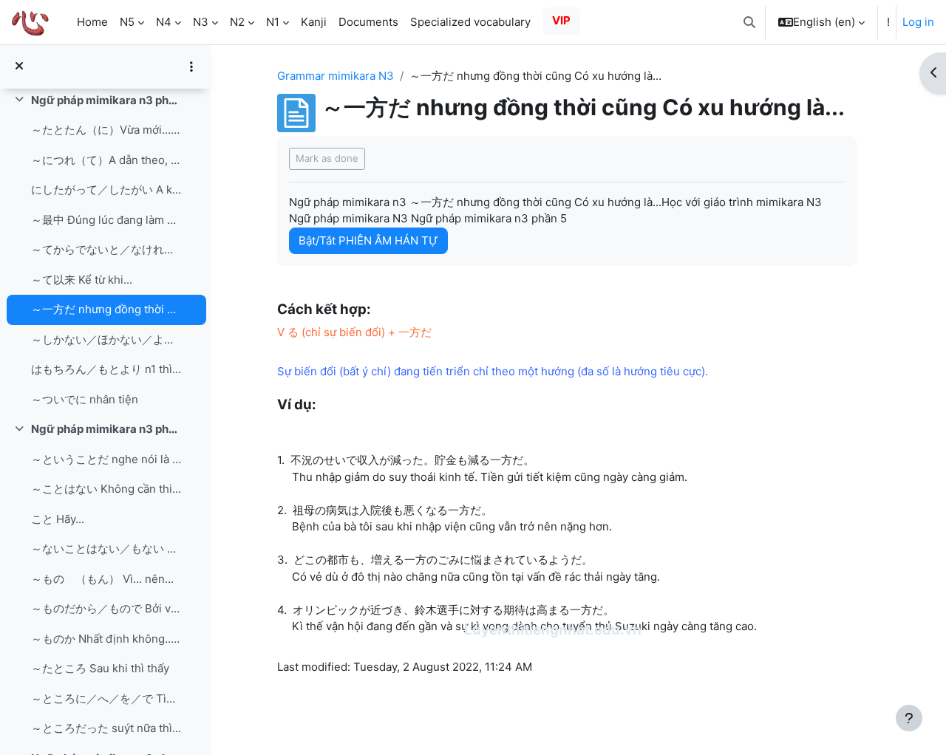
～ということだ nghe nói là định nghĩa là (106, 459)
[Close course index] (19, 67)
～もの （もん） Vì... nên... (102, 579)
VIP (561, 20)
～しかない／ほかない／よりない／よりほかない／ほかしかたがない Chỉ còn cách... (106, 339)
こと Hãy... (57, 519)
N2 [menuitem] (237, 22)
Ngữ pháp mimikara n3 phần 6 (106, 429)
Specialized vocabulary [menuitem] (470, 22)
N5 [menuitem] (127, 22)
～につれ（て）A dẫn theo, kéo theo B (106, 160)
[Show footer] (909, 718)
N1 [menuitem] (272, 22)
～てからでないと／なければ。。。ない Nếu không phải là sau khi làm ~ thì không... (106, 249)
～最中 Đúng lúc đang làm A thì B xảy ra (106, 220)
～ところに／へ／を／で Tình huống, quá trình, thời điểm (106, 698)
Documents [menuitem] (368, 22)
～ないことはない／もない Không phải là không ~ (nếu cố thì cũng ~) (106, 549)
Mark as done (327, 158)
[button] (749, 22)
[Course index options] (191, 66)
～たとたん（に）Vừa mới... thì (106, 130)
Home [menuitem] (92, 22)
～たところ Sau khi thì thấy (100, 668)
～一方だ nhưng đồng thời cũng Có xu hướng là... (106, 309)
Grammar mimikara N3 (335, 76)
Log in (918, 22)
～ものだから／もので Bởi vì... (106, 608)
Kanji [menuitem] (314, 22)
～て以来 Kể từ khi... (81, 280)
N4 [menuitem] (163, 22)
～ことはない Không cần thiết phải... (106, 489)
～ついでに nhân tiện (84, 399)
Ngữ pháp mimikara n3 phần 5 (106, 100)
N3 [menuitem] (200, 22)
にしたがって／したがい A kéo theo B (106, 189)
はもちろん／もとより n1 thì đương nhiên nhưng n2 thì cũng (106, 369)
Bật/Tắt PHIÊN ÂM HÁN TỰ (368, 240)
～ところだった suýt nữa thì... (106, 728)
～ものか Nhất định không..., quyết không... (106, 639)
